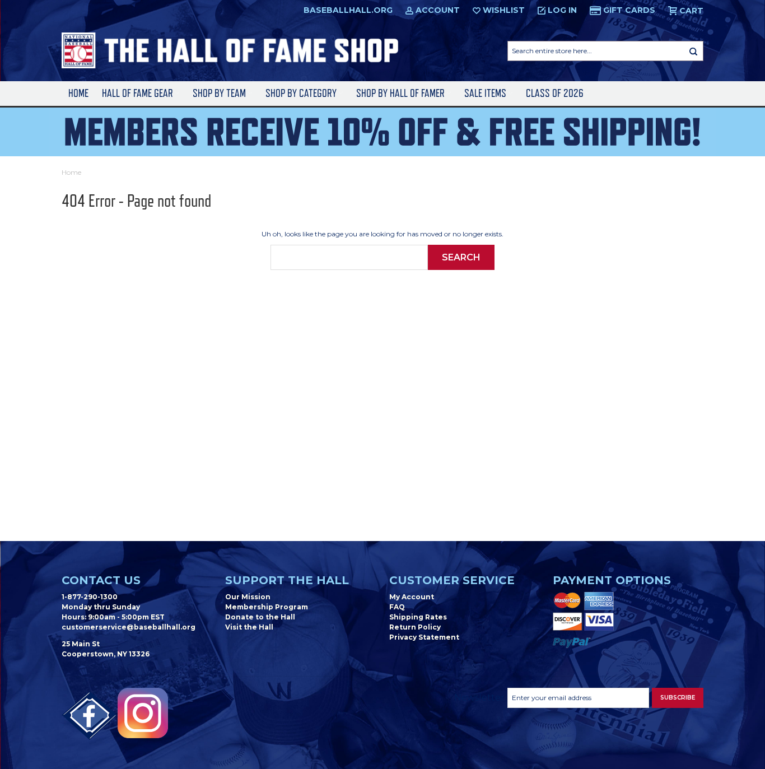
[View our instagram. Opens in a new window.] (143, 713)
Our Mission (247, 597)
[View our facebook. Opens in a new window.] (90, 716)
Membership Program (266, 607)
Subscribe (677, 697)
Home (78, 93)
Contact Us (101, 580)
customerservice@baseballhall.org (128, 627)
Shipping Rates (418, 617)
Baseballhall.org (348, 10)
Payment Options (612, 580)
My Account (411, 597)
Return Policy (415, 627)
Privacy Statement (424, 637)
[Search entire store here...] (693, 50)
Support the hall (287, 580)
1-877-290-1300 (90, 597)
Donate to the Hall (260, 617)
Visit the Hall (249, 627)
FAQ (397, 607)
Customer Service (452, 580)
